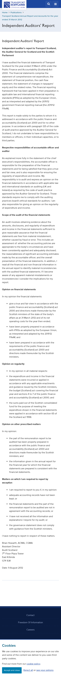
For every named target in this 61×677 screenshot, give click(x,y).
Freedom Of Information (30, 622)
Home (5, 12)
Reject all (28, 670)
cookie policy (33, 663)
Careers (30, 629)
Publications (16, 12)
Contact (30, 615)
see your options (44, 670)
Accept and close (12, 670)
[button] (49, 4)
